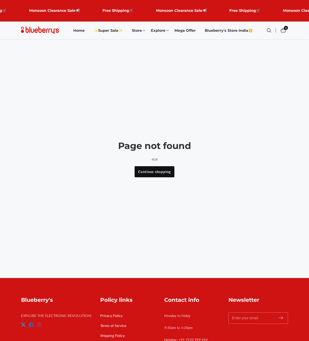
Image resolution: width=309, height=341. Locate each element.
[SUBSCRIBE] (281, 318)
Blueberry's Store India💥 (229, 30)
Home (79, 30)
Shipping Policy (112, 335)
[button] (137, 30)
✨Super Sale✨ (108, 30)
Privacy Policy (111, 315)
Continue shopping (154, 172)
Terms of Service (113, 325)
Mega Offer (185, 30)
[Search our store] (271, 30)
